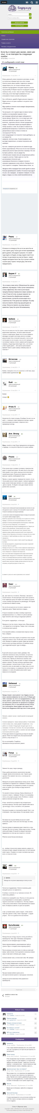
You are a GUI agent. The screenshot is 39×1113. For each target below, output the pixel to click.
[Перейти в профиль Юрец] (4, 68)
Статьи (3, 35)
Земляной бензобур (12, 1093)
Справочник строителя (7, 39)
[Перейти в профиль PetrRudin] (4, 1023)
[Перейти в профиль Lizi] (4, 497)
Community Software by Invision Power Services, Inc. (20, 1110)
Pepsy (11, 236)
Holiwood (13, 683)
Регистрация (19, 26)
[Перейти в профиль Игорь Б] (4, 408)
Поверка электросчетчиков (14, 1023)
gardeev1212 (13, 1020)
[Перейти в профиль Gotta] (4, 1069)
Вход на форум (19, 22)
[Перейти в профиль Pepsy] (4, 238)
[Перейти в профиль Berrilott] (4, 1093)
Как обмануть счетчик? (13, 1028)
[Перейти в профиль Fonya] (4, 754)
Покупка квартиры (12, 1018)
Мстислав (13, 359)
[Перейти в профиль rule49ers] (4, 1014)
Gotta (12, 1071)
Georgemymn (6, 188)
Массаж (9, 1083)
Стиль (14, 1106)
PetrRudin (12, 1024)
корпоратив (10, 1014)
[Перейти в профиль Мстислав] (4, 360)
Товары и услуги (6, 43)
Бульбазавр (14, 925)
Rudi (11, 382)
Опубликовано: (9, 75)
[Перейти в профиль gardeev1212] (4, 1019)
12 (16, 382)
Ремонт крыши (11, 1054)
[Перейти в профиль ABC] (4, 866)
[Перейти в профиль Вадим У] (4, 274)
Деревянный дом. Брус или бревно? (17, 1069)
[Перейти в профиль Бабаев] (4, 320)
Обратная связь (22, 1106)
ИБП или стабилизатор (13, 1032)
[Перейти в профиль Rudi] (4, 383)
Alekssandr (14, 1085)
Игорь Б (12, 406)
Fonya (11, 752)
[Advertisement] (19, 214)
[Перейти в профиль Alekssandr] (4, 1084)
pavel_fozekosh (15, 1056)
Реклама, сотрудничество (8, 46)
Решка (11, 456)
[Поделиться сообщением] (35, 75)
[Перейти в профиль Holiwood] (4, 684)
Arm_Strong (14, 433)
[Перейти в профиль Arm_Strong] (4, 435)
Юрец (6, 58)
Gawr (11, 584)
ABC (10, 865)
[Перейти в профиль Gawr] (4, 585)
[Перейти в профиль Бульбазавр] (4, 926)
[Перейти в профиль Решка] (4, 458)
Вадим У (12, 273)
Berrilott (13, 1095)
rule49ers (12, 1015)
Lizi (10, 496)
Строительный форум (7, 32)
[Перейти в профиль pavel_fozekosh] (4, 1055)
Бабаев (12, 318)
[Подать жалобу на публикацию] (19, 75)
